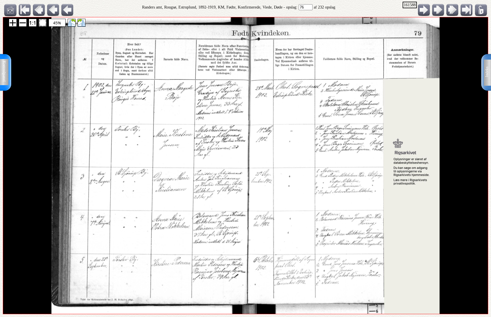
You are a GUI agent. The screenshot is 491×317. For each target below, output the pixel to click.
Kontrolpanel (4, 71)
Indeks (487, 72)
